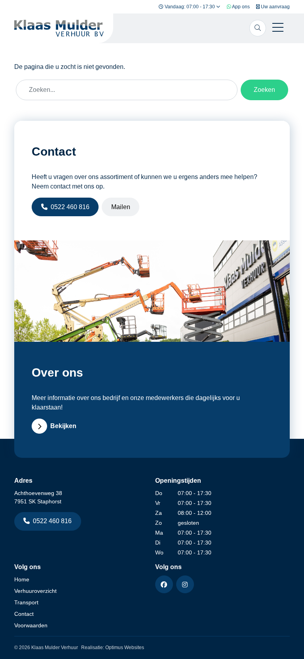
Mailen (120, 207)
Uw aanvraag (275, 7)
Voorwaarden (31, 625)
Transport (26, 602)
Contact (24, 614)
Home (21, 579)
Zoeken (264, 89)
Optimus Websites (124, 647)
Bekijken (63, 426)
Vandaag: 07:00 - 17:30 (189, 7)
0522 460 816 (70, 207)
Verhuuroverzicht (35, 591)
